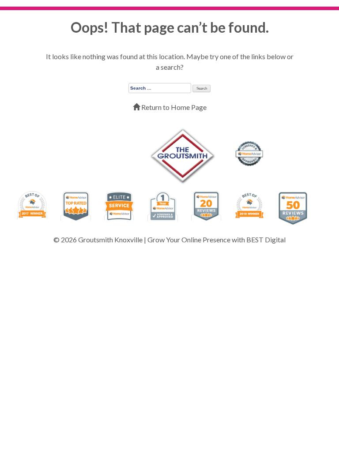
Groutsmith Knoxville (110, 239)
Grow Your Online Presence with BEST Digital (216, 239)
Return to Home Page (173, 107)
